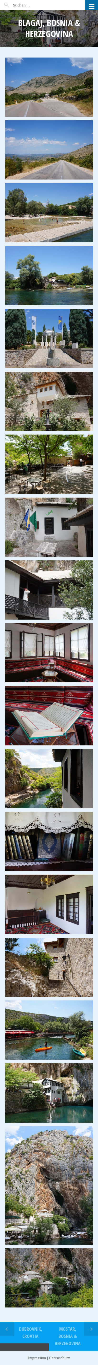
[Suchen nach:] (33, 5)
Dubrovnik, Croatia (30, 1332)
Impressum (37, 1357)
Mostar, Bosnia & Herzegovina (68, 1336)
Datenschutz (59, 1357)
